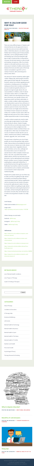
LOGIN (15, 2)
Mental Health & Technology (11, 325)
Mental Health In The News (11, 336)
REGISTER (7, 2)
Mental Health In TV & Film (11, 340)
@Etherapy (13, 218)
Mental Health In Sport (10, 332)
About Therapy (8, 305)
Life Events (7, 321)
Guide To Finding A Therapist (11, 281)
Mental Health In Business (11, 328)
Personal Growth (8, 347)
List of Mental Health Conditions (12, 274)
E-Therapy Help (8, 313)
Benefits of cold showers (11, 417)
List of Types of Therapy (10, 278)
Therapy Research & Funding (12, 355)
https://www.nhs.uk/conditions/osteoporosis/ (16, 243)
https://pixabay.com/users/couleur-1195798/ (16, 209)
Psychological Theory (10, 351)
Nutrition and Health (9, 344)
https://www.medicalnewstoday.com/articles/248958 (18, 251)
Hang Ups (5, 448)
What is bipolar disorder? (11, 407)
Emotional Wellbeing (9, 317)
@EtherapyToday (15, 221)
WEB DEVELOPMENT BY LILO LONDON (17, 464)
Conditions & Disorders (10, 309)
